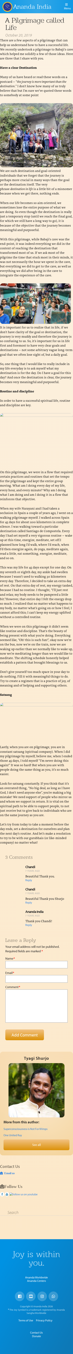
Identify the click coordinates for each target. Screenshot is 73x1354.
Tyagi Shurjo (36, 1058)
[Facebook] (19, 1296)
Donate (36, 1336)
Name (10, 959)
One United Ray (13, 1135)
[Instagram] (42, 1296)
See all (36, 1145)
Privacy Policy (44, 1320)
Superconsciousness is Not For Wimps (25, 1129)
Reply (28, 880)
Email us (9, 1173)
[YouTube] (31, 1296)
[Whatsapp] (53, 1296)
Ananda (7, 6)
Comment (12, 987)
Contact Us (36, 1332)
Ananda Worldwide (36, 1277)
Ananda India (32, 6)
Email (9, 973)
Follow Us (13, 1186)
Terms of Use (25, 1320)
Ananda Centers (36, 1281)
